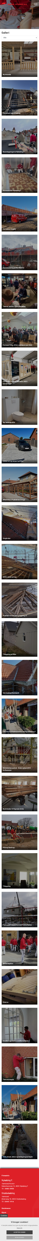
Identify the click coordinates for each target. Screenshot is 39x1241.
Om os (4, 1215)
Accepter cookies (19, 1232)
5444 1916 (9, 1202)
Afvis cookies (19, 1237)
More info (19, 1228)
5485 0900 (9, 1189)
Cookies (4, 1216)
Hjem (4, 1212)
